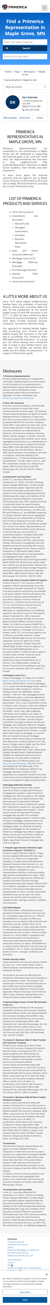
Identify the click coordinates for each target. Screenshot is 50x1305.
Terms (10, 1247)
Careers (11, 1262)
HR (9, 1265)
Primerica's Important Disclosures (18, 398)
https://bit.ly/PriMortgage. (15, 763)
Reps (17, 71)
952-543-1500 (32, 109)
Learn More (25, 1292)
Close (25, 1300)
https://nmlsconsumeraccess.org (18, 680)
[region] (25, 1288)
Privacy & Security (16, 1241)
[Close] (47, 1274)
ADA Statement (15, 1259)
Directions (25, 117)
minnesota (29, 71)
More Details (10, 117)
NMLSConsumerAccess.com (20, 1255)
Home (8, 71)
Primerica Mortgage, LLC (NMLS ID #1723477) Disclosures (23, 1251)
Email (40, 117)
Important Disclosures (18, 1244)
